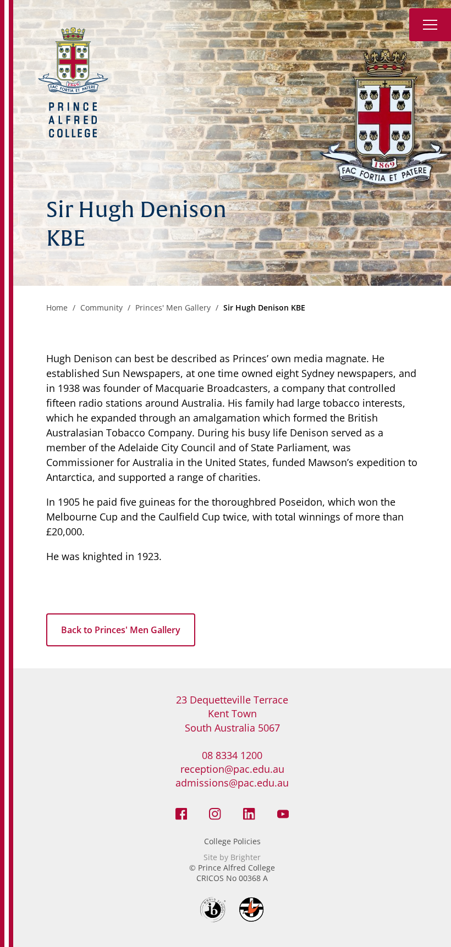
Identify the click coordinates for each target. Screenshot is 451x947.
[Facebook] (181, 813)
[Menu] (430, 24)
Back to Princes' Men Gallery (120, 630)
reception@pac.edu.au (232, 769)
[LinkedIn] (249, 813)
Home (57, 307)
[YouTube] (283, 813)
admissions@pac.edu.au (232, 783)
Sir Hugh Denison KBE (264, 307)
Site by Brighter (232, 857)
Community (101, 307)
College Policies (232, 841)
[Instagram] (215, 813)
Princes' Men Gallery (173, 307)
